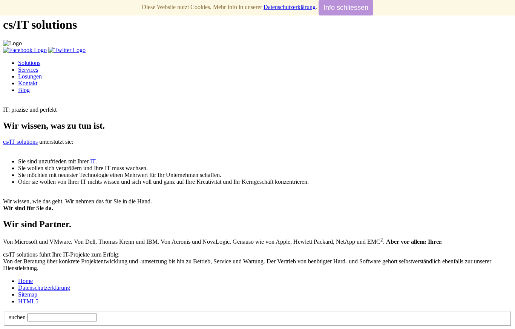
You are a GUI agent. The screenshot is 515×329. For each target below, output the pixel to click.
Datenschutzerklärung (44, 287)
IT (92, 161)
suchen (17, 317)
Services (28, 69)
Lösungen (30, 76)
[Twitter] (67, 50)
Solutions (29, 63)
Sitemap (27, 294)
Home (25, 281)
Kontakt (27, 83)
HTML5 (28, 301)
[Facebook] (25, 50)
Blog (24, 90)
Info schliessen (345, 7)
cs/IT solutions (20, 141)
